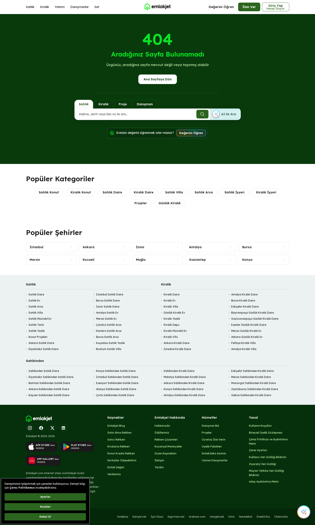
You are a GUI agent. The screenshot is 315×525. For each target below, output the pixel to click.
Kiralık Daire (143, 192)
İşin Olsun (157, 516)
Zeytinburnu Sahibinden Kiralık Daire (254, 389)
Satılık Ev (34, 300)
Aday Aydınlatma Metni (264, 481)
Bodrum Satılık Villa (108, 349)
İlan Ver (249, 7)
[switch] (225, 114)
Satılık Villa (174, 192)
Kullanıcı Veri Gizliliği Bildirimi (267, 457)
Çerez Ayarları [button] (258, 450)
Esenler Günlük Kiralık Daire (248, 324)
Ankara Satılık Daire (41, 343)
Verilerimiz (114, 474)
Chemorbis (281, 516)
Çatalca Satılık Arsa (108, 324)
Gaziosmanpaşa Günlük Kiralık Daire (254, 318)
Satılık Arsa (204, 192)
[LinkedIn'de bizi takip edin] (64, 428)
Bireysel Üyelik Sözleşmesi (265, 432)
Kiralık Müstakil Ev (175, 330)
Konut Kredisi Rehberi (121, 453)
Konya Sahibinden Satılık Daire (116, 371)
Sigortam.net (176, 516)
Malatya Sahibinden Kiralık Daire (185, 377)
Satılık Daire (112, 192)
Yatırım (60, 7)
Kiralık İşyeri (266, 192)
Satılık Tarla (36, 324)
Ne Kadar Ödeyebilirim (121, 460)
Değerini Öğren (221, 7)
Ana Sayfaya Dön (158, 79)
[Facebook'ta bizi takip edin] (41, 428)
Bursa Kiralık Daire (243, 300)
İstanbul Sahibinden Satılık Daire (117, 377)
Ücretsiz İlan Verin (213, 439)
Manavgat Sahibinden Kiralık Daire (253, 383)
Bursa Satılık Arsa (107, 337)
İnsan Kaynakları (165, 453)
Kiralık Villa (171, 306)
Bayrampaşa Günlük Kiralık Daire (252, 312)
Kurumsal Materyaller (168, 446)
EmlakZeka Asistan (214, 453)
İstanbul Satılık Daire (109, 294)
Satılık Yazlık (37, 330)
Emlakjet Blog (116, 425)
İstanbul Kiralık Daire (177, 349)
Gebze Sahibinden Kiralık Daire (251, 395)
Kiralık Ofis (171, 337)
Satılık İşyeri (234, 192)
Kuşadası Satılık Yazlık (110, 343)
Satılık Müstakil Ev (40, 318)
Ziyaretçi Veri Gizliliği (262, 464)
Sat (96, 7)
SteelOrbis (263, 516)
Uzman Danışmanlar (215, 460)
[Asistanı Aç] (304, 512)
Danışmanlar (79, 7)
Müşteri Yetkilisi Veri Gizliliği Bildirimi (266, 473)
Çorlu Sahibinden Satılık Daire (115, 395)
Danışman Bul (210, 425)
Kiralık (44, 7)
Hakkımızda (162, 425)
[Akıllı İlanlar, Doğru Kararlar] (157, 6)
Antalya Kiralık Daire (244, 294)
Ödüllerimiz (162, 432)
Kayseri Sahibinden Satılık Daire (49, 395)
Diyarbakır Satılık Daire (43, 349)
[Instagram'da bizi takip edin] (30, 428)
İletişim (159, 460)
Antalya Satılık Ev (107, 312)
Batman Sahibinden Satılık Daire (49, 383)
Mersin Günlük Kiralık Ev (246, 330)
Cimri (231, 516)
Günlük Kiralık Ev (174, 312)
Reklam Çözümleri (166, 439)
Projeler (140, 203)
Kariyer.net (139, 516)
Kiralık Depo (171, 324)
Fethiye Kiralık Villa (243, 343)
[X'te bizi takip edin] (52, 428)
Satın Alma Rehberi (119, 432)
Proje (123, 104)
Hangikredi (217, 516)
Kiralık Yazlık (172, 318)
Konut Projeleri (38, 337)
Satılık (30, 7)
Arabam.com (197, 516)
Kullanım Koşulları (260, 425)
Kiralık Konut (81, 192)
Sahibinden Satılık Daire (44, 371)
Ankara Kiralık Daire (176, 343)
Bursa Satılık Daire (108, 300)
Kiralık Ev (170, 300)
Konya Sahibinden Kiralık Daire (183, 389)
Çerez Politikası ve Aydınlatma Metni (268, 441)
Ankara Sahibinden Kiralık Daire (184, 383)
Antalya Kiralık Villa (243, 349)
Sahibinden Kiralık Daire (179, 371)
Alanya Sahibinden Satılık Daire (116, 389)
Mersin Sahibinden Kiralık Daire (251, 377)
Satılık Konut (49, 192)
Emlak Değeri (115, 467)
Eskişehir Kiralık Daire (245, 306)
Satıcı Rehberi (116, 439)
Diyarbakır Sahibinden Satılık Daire (51, 377)
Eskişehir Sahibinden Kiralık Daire (252, 371)
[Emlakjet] (39, 418)
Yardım (159, 467)
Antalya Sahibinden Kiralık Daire (184, 395)
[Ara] (202, 114)
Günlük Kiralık (169, 203)
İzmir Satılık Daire (107, 306)
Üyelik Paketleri (212, 446)
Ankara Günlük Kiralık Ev (247, 337)
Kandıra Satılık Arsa (108, 330)
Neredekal (245, 516)
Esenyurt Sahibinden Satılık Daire (117, 383)
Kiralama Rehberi (118, 446)
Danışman (145, 104)
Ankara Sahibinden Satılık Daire (49, 389)
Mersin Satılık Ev (106, 318)
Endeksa (122, 516)
